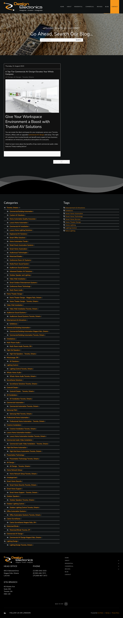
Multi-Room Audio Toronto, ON (21, 346)
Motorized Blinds (13, 526)
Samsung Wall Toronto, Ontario (21, 414)
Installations (11, 339)
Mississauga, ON (12, 358)
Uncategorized (12, 477)
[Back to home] (23, 6)
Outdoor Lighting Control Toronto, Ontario (24, 507)
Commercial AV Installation (19, 226)
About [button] (69, 6)
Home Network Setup (14, 470)
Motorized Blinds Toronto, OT (20, 530)
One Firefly (100, 613)
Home (62, 6)
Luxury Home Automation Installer (19, 432)
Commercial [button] (90, 6)
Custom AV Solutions (17, 215)
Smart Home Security (14, 481)
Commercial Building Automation (21, 211)
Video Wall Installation (18, 279)
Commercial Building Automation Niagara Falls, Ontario (29, 331)
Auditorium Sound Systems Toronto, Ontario (25, 316)
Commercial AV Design (15, 534)
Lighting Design (12, 541)
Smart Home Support (14, 489)
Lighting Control (12, 365)
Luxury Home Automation (19, 223)
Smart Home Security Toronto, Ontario (23, 485)
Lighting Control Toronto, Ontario (21, 369)
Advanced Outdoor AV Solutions (21, 271)
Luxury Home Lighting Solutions (21, 230)
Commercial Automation (15, 402)
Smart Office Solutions (17, 238)
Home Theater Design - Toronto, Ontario (24, 301)
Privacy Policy (115, 613)
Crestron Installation (14, 425)
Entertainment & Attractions (16, 320)
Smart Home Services (73, 219)
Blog (107, 6)
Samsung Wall (12, 410)
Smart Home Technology (74, 216)
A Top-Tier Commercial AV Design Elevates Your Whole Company (29, 72)
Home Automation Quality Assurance (23, 219)
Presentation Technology (15, 455)
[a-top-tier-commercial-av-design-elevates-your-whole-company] (32, 96)
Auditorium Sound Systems (19, 268)
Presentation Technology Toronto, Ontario (24, 459)
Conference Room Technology (20, 286)
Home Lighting (70, 225)
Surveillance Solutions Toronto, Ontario (23, 384)
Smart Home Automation (18, 249)
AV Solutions (14, 361)
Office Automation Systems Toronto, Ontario (25, 515)
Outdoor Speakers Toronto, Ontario (22, 500)
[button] (66, 604)
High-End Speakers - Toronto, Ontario (23, 354)
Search (78, 40)
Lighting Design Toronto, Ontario (21, 545)
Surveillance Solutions (14, 380)
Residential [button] (78, 6)
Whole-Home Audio (14, 373)
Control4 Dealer (12, 388)
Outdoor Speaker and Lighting (20, 275)
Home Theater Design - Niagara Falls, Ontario (25, 298)
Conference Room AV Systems (20, 260)
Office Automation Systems (16, 511)
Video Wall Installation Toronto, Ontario (23, 309)
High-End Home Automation (17, 447)
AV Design (9, 77)
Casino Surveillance (13, 519)
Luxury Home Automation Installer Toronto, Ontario (28, 436)
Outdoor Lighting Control (15, 504)
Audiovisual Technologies (18, 253)
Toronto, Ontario (12, 208)
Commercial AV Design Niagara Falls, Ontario (25, 537)
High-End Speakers (13, 350)
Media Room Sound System (19, 264)
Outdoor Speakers (13, 496)
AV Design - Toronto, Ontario (24, 77)
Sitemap (107, 613)
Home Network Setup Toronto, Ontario (23, 474)
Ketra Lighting (70, 231)
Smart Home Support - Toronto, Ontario (23, 492)
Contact (115, 6)
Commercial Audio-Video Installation (19, 440)
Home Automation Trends (19, 241)
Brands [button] (99, 6)
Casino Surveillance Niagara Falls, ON (23, 522)
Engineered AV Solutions (18, 234)
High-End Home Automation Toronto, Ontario (25, 451)
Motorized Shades (16, 256)
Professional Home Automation (18, 417)
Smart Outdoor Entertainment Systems (23, 283)
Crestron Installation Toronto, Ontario (23, 429)
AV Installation (12, 395)
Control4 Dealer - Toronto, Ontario (22, 391)
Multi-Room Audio (16, 290)
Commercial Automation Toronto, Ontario (24, 406)
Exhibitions (13, 324)
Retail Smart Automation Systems (22, 245)
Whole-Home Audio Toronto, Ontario (23, 376)
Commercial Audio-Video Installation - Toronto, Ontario (29, 444)
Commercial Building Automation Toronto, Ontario (27, 335)
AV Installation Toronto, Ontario (21, 399)
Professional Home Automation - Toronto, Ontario (27, 421)
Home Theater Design (14, 294)
